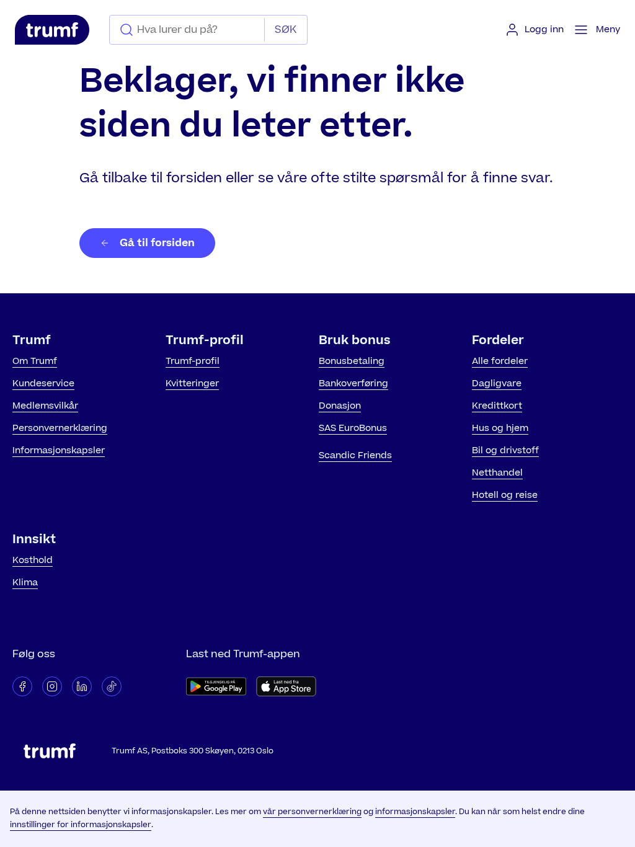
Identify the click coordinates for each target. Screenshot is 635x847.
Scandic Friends (355, 455)
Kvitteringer (192, 383)
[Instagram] (52, 686)
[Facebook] (22, 686)
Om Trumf (34, 361)
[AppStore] (286, 686)
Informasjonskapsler (58, 450)
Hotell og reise (505, 495)
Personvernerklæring (59, 428)
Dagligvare (497, 383)
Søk (285, 29)
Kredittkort (497, 405)
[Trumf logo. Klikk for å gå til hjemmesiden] (52, 30)
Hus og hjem (500, 428)
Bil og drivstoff (505, 450)
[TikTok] (112, 686)
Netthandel (497, 472)
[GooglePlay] (216, 686)
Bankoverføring (353, 383)
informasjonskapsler (415, 811)
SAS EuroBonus (353, 428)
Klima (25, 582)
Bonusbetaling (351, 361)
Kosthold (32, 560)
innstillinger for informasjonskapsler (80, 824)
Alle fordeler (500, 361)
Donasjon (340, 405)
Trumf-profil (193, 361)
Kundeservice (43, 383)
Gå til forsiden (157, 243)
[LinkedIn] (82, 686)
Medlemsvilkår (45, 405)
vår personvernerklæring (312, 811)
